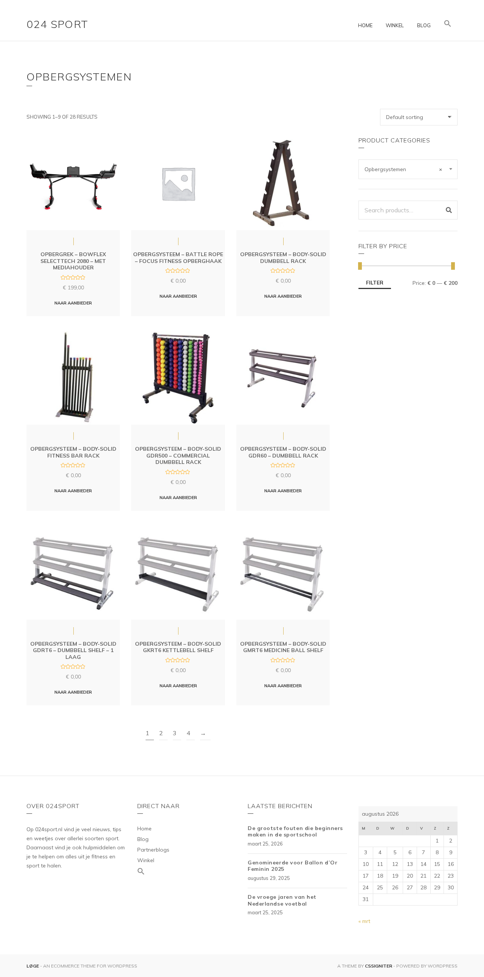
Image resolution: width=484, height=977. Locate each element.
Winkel (395, 25)
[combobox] (408, 169)
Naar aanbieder (73, 303)
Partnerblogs (153, 849)
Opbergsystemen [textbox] (403, 169)
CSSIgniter (378, 966)
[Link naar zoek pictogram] (447, 24)
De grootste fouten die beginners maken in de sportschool (295, 831)
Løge (33, 966)
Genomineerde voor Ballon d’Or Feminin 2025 (292, 866)
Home (365, 25)
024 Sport (57, 24)
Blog (424, 25)
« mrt (364, 921)
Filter (374, 282)
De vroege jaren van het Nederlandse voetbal (282, 900)
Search (449, 210)
